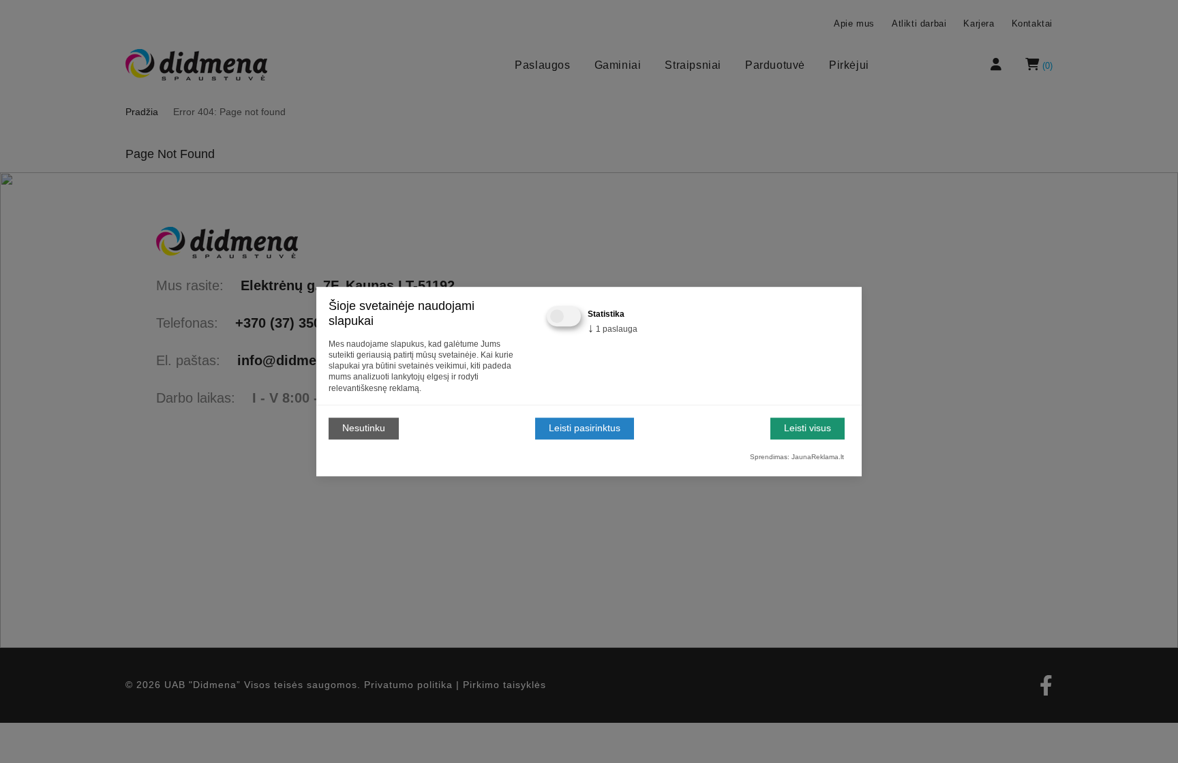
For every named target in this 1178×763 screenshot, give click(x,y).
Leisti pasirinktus (584, 428)
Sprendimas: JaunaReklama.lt (797, 457)
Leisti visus (807, 428)
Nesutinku (363, 428)
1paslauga (612, 329)
